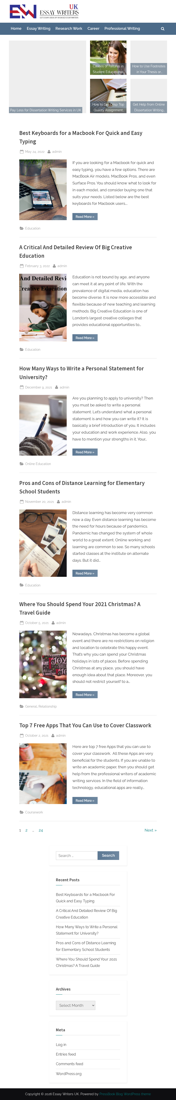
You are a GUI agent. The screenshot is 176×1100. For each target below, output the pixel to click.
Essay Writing (38, 28)
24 (41, 830)
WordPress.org (69, 1074)
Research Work (68, 28)
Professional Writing (122, 28)
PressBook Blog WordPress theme (125, 1094)
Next (149, 830)
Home (16, 28)
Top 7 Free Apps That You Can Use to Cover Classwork (85, 725)
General (31, 706)
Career (93, 28)
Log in (61, 1045)
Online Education (38, 464)
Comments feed (69, 1064)
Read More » (87, 217)
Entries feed (66, 1054)
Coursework (34, 812)
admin (57, 151)
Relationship (47, 706)
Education (32, 228)
